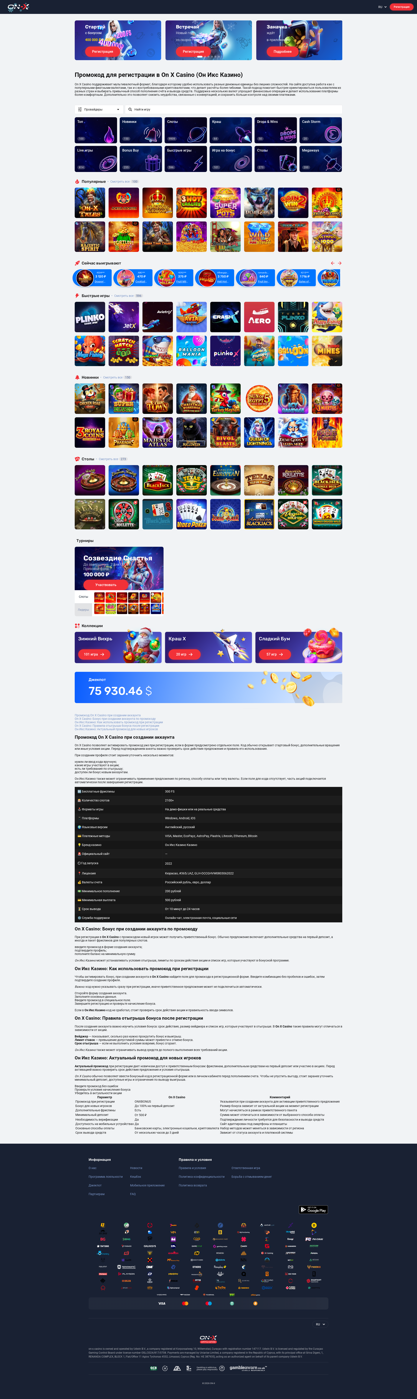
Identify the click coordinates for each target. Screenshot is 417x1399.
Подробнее (283, 52)
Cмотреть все (126, 295)
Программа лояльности (106, 1176)
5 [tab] (215, 57)
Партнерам (96, 1194)
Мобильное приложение (147, 1185)
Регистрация (402, 6)
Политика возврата (193, 1185)
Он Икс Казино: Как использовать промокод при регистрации (119, 722)
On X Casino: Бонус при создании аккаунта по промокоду (115, 718)
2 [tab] (205, 57)
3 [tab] (208, 57)
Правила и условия (192, 1168)
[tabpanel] (118, 40)
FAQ (133, 1194)
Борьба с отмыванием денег (252, 1176)
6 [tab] (219, 57)
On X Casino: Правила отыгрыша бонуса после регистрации (117, 725)
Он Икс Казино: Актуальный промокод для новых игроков (116, 729)
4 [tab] (212, 57)
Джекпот (95, 1185)
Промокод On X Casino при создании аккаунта (108, 715)
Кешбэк (135, 1176)
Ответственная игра (246, 1168)
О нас (92, 1168)
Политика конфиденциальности (202, 1176)
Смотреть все (122, 181)
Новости (136, 1168)
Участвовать (105, 585)
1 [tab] (199, 57)
